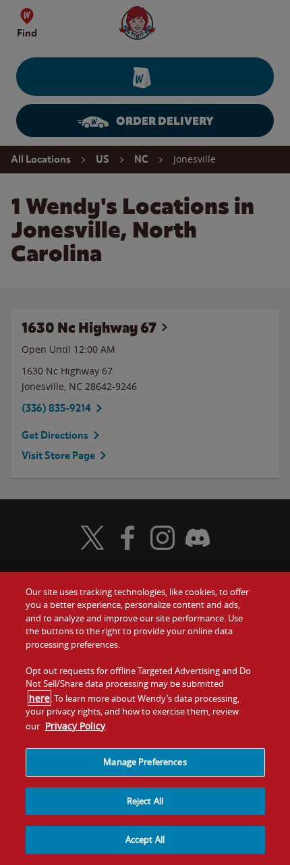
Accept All (145, 839)
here (39, 698)
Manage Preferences (144, 762)
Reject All (145, 801)
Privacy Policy (75, 725)
